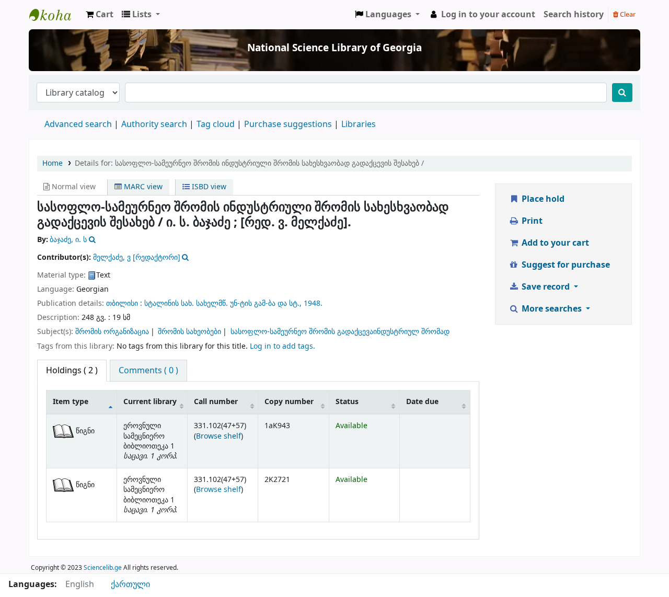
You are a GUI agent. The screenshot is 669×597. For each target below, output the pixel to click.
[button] (100, 14)
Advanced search (78, 124)
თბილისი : (125, 303)
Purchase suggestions (288, 124)
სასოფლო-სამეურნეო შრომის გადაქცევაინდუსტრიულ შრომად (339, 331)
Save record (546, 287)
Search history (574, 14)
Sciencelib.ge (103, 567)
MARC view (142, 186)
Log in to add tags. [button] (282, 346)
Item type (70, 401)
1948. (313, 303)
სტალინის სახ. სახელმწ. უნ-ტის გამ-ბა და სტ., (224, 303)
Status (347, 401)
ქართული (130, 584)
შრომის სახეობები (189, 331)
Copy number (289, 401)
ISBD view (208, 186)
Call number (216, 401)
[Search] (622, 92)
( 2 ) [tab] (72, 370)
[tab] (148, 371)
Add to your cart (554, 243)
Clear (627, 14)
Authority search (154, 124)
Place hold (542, 199)
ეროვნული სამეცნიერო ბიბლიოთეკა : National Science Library (55, 14)
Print (531, 221)
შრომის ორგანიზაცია (112, 331)
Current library (150, 401)
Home (52, 163)
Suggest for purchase (565, 265)
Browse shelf (218, 436)
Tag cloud (216, 124)
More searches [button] (552, 309)
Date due (422, 401)
